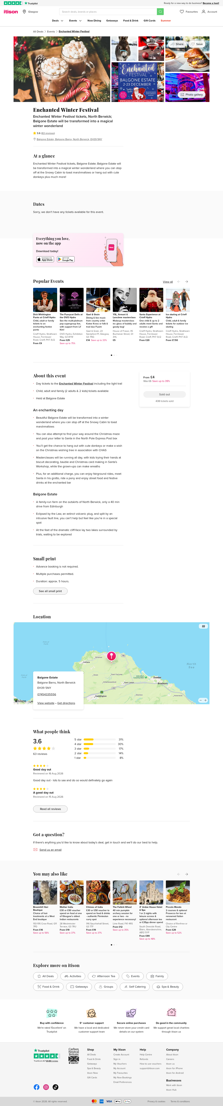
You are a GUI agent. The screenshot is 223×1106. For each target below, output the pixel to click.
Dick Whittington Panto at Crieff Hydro (44, 316)
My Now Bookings (122, 1077)
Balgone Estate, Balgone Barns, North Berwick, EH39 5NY (69, 139)
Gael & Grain (93, 314)
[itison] (11, 11)
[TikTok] (55, 1089)
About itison (172, 1054)
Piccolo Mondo (173, 907)
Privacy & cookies (156, 1101)
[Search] (160, 11)
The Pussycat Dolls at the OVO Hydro (71, 316)
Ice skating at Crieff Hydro (176, 316)
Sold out (164, 125)
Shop (90, 1050)
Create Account (121, 1054)
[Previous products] (178, 281)
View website (45, 703)
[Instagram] (46, 1089)
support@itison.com (149, 1068)
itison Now (92, 1073)
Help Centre (146, 1054)
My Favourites (120, 1073)
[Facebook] (36, 1089)
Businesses (173, 1081)
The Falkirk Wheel (122, 907)
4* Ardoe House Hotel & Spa (150, 908)
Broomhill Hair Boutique (40, 908)
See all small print (50, 591)
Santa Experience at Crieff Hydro (149, 316)
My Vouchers (120, 1063)
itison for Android (175, 1073)
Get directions (66, 703)
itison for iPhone (174, 1068)
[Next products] (186, 281)
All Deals (38, 31)
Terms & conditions (180, 1101)
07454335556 (46, 694)
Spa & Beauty (94, 1068)
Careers (170, 1059)
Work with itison (174, 1085)
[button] (111, 355)
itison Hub (171, 1089)
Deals (55, 20)
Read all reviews (50, 809)
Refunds (144, 1059)
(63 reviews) (48, 133)
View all (168, 282)
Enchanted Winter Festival (76, 383)
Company (172, 1050)
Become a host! (211, 3)
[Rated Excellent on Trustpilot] (13, 3)
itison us (170, 1063)
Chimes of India (94, 907)
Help (143, 1050)
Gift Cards (150, 20)
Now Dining (94, 20)
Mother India (66, 907)
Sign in (116, 1059)
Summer (166, 20)
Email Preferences (122, 1082)
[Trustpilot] (31, 3)
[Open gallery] (111, 69)
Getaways (112, 20)
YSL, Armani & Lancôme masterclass (124, 316)
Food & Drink (130, 20)
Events (73, 20)
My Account (119, 1068)
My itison (119, 1050)
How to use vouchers (150, 1063)
